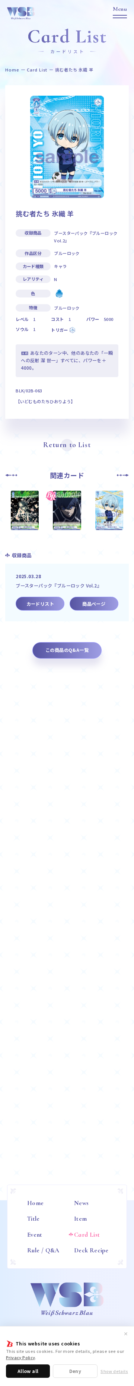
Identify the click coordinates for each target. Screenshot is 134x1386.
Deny (75, 1371)
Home (12, 70)
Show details (114, 1371)
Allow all (28, 1371)
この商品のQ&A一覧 (67, 650)
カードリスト (40, 603)
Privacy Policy (20, 1357)
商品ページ (93, 603)
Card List (37, 70)
